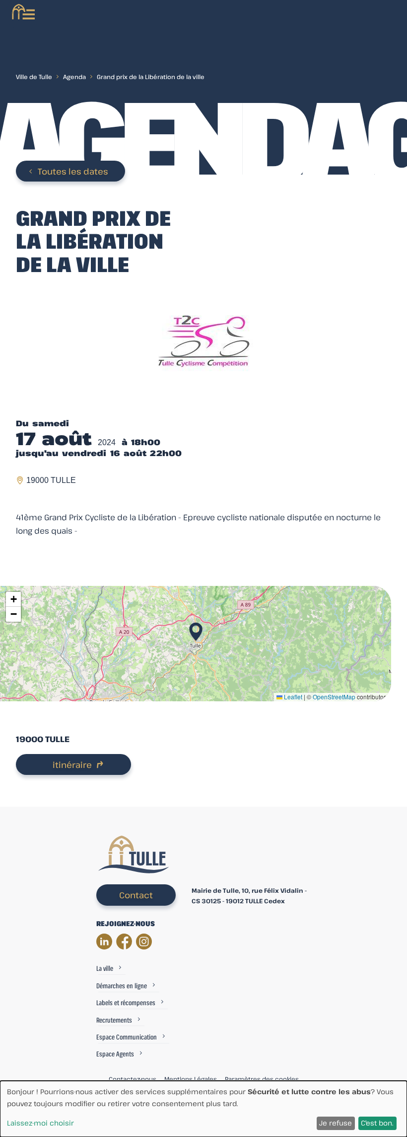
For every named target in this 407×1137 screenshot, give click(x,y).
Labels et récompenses (125, 1002)
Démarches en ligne (121, 985)
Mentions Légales (190, 1079)
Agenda (74, 77)
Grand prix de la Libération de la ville (150, 77)
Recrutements (114, 1020)
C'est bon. (377, 1123)
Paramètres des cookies (262, 1079)
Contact (136, 895)
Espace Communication (126, 1037)
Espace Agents (115, 1053)
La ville (104, 968)
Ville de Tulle (34, 77)
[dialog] (203, 1109)
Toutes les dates (73, 171)
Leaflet (292, 696)
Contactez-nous (132, 1079)
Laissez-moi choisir (40, 1123)
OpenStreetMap (334, 696)
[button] (195, 629)
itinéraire (72, 764)
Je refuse (335, 1123)
